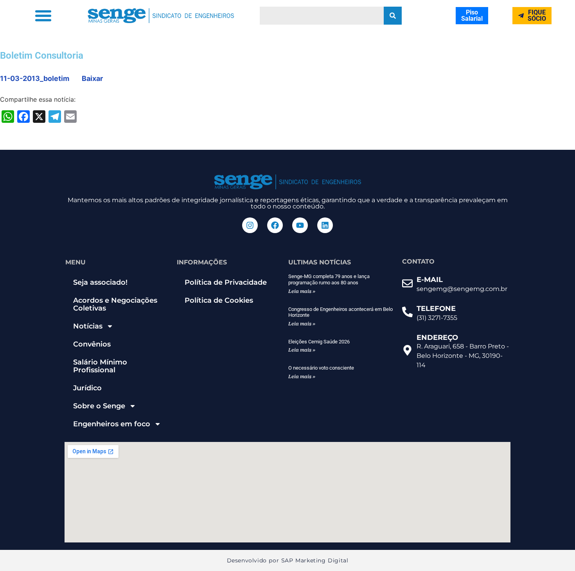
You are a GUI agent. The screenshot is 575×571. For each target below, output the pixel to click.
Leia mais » (301, 291)
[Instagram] (250, 225)
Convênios (92, 344)
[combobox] (322, 16)
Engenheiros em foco (111, 424)
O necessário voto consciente (321, 368)
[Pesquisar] (393, 16)
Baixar (92, 78)
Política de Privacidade (226, 282)
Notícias (87, 326)
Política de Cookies (219, 300)
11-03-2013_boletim (34, 78)
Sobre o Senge (99, 406)
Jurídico (87, 388)
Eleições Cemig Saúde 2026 (319, 342)
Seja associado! (100, 282)
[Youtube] (300, 225)
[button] (43, 15)
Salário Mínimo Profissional (100, 366)
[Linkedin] (325, 225)
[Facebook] (275, 225)
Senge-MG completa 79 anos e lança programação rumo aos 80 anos (329, 279)
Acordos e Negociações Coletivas (115, 304)
